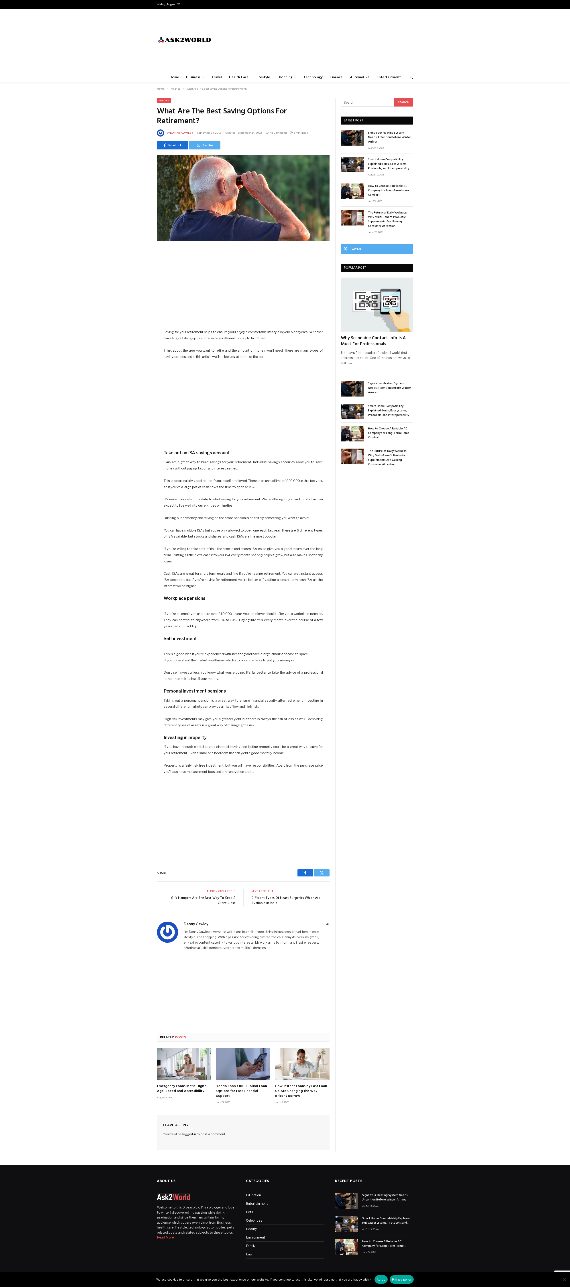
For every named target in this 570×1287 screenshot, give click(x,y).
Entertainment (389, 77)
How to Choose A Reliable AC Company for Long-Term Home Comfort (388, 190)
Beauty (251, 1229)
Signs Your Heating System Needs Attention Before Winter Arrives (389, 137)
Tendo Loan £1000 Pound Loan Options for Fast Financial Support (241, 1091)
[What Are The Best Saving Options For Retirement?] (243, 198)
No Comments (278, 132)
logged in (189, 1134)
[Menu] (160, 77)
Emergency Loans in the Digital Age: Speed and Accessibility (182, 1089)
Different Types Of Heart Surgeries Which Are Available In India (285, 900)
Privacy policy (402, 1279)
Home (174, 77)
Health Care (238, 77)
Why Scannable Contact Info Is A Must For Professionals (373, 341)
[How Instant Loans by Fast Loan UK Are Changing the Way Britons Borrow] (302, 1064)
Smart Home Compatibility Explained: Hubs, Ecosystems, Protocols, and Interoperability (388, 164)
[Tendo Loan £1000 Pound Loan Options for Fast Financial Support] (243, 1064)
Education (253, 1195)
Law (249, 1254)
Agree (381, 1279)
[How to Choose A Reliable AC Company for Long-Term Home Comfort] (352, 191)
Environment (255, 1237)
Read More (165, 1237)
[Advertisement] (332, 40)
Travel (217, 77)
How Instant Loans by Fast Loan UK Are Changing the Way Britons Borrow (301, 1091)
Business (193, 77)
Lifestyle (263, 77)
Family (250, 1246)
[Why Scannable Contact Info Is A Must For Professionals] (377, 305)
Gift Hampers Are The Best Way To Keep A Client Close (203, 900)
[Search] (411, 77)
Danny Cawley (181, 132)
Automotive (360, 77)
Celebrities (254, 1220)
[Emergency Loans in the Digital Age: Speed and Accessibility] (184, 1064)
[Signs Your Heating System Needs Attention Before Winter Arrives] (352, 138)
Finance (336, 77)
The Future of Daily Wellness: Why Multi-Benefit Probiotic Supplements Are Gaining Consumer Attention (387, 219)
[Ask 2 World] (194, 40)
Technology (313, 77)
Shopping (285, 77)
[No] (564, 1279)
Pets (249, 1212)
